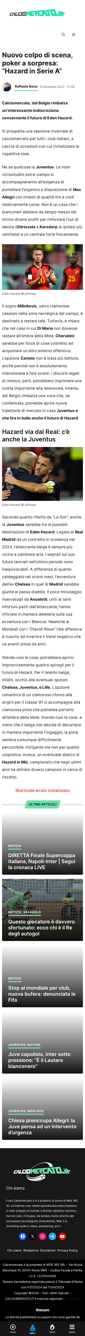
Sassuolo (32, 912)
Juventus (17, 1044)
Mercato (35, 1111)
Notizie (14, 846)
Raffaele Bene (26, 86)
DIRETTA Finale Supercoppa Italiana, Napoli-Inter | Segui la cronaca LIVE (41, 861)
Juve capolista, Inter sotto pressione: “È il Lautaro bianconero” (39, 1060)
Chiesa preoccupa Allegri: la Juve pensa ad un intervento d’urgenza (42, 1126)
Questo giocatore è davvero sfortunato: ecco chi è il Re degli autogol (41, 928)
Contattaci (73, 1298)
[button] (63, 34)
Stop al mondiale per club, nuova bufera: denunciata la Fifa (42, 994)
